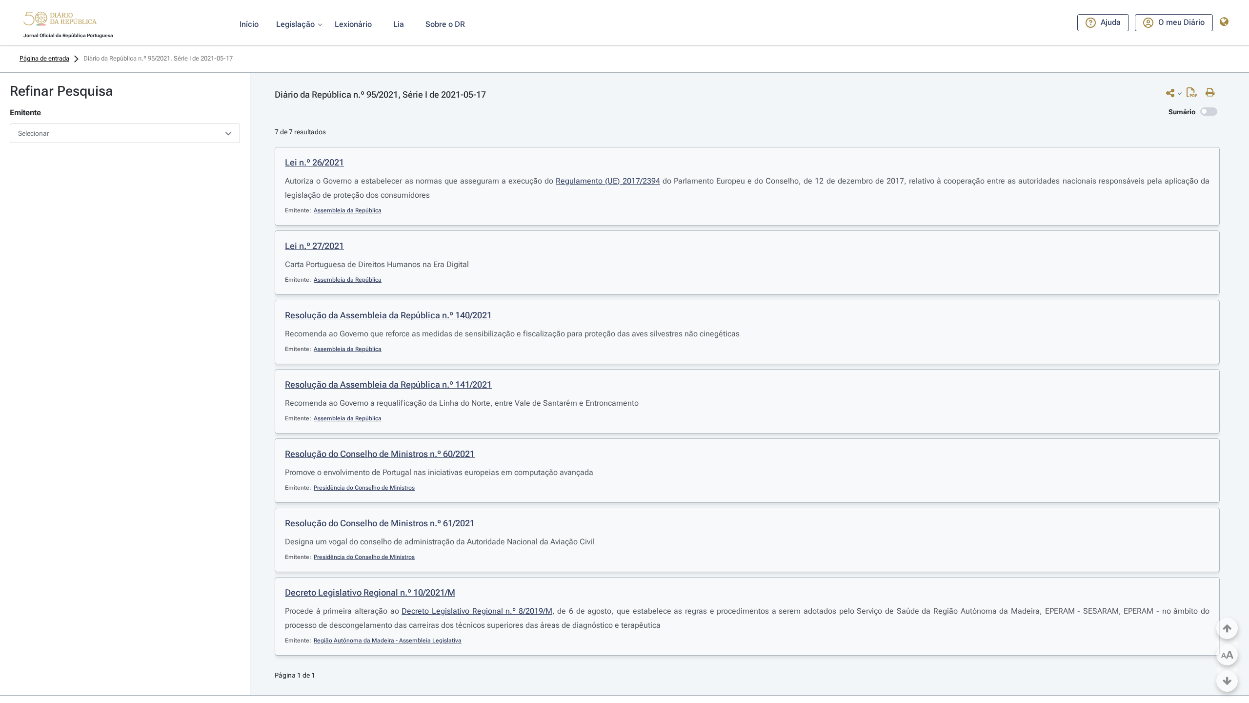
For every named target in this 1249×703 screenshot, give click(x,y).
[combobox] (125, 133)
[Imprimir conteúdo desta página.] (1213, 93)
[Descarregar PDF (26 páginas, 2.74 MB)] (1194, 95)
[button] (60, 20)
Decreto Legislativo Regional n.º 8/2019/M (477, 611)
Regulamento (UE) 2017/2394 (608, 181)
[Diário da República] (60, 21)
